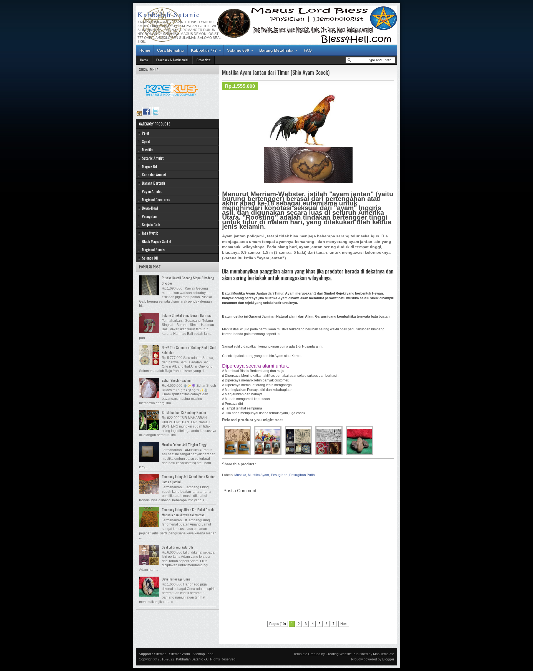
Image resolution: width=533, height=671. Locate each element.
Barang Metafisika (276, 50)
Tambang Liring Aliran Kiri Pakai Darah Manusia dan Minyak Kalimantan (188, 512)
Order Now (203, 59)
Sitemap (160, 654)
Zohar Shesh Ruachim (177, 380)
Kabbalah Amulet (154, 174)
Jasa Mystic (150, 233)
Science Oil (150, 258)
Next (343, 624)
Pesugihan (279, 475)
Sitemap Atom (179, 654)
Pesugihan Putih (302, 475)
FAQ (308, 50)
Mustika (240, 475)
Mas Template (383, 654)
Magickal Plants (153, 249)
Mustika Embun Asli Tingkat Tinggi (184, 444)
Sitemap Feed (202, 654)
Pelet (145, 133)
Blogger (388, 659)
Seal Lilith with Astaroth (177, 547)
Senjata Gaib (151, 224)
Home (144, 50)
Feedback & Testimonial (172, 59)
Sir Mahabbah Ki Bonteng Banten (184, 412)
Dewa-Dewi (150, 208)
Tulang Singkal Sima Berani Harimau (187, 315)
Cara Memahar (170, 50)
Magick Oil (149, 166)
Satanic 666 (238, 50)
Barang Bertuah (153, 183)
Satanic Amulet (153, 158)
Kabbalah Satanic (168, 14)
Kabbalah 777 (204, 50)
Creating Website (339, 654)
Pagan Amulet (152, 191)
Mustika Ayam (258, 475)
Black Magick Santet (157, 241)
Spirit (146, 141)
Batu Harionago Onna (176, 579)
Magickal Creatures (156, 199)
